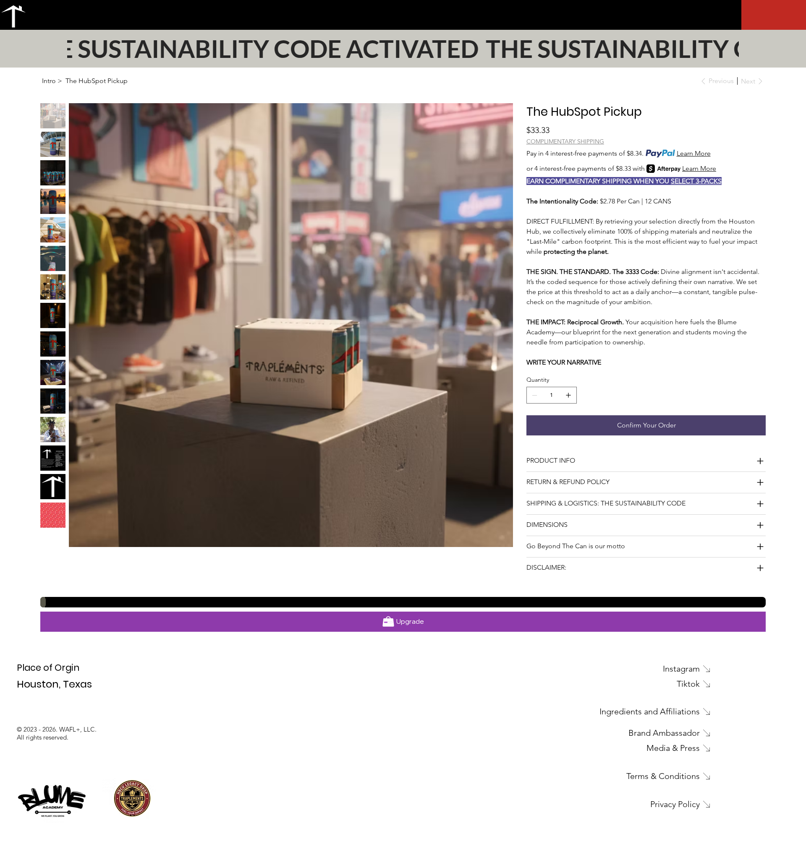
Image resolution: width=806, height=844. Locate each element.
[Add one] (568, 395)
